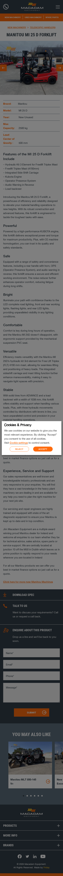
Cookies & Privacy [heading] (17, 425)
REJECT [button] (19, 449)
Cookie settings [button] (19, 442)
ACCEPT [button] (42, 449)
